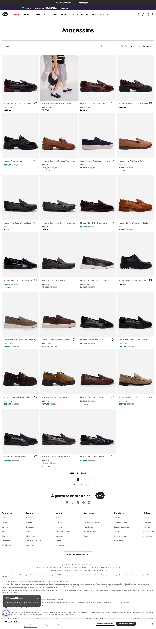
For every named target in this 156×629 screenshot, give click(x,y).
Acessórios (147, 536)
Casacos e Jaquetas (121, 527)
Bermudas (30, 527)
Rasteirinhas (88, 527)
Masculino (36, 14)
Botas (86, 518)
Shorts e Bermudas (63, 531)
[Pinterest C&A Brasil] (78, 502)
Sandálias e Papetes (91, 531)
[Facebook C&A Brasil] (89, 502)
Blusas (4, 518)
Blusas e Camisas (120, 522)
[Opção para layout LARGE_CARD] (109, 46)
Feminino (25, 14)
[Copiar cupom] (97, 2)
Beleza (54, 14)
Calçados (74, 14)
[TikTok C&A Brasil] (72, 502)
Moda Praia (6, 541)
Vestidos (5, 527)
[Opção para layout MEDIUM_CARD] (104, 46)
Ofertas (14, 14)
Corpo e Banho (148, 531)
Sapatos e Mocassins (91, 522)
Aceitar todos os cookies (126, 624)
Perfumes (147, 518)
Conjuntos (59, 522)
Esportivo (84, 14)
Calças (4, 522)
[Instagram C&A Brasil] (67, 502)
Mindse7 (64, 14)
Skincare (146, 527)
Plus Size (119, 513)
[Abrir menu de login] (143, 14)
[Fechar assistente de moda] (38, 598)
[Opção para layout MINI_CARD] (100, 46)
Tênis (86, 536)
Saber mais (64, 8)
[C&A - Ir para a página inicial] (5, 14)
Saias (4, 531)
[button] (138, 14)
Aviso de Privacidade (30, 627)
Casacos (5, 536)
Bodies (58, 518)
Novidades (104, 14)
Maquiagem (147, 522)
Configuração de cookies (105, 624)
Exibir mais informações (76, 554)
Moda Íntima (6, 545)
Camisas (29, 522)
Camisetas (30, 518)
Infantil (46, 14)
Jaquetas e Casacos (33, 541)
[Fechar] (152, 623)
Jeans (94, 14)
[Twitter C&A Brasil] (83, 502)
